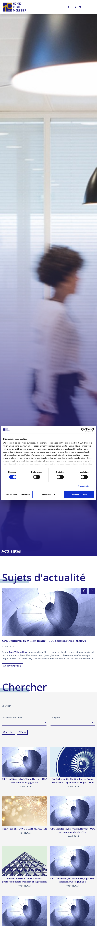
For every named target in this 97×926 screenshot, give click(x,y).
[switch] (36, 477)
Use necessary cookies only (18, 494)
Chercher (6, 706)
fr (80, 7)
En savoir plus (11, 665)
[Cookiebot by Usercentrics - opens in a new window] (83, 430)
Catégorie (55, 717)
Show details (83, 486)
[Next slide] (92, 591)
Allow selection (48, 494)
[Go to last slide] (84, 591)
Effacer (22, 732)
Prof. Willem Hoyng (19, 652)
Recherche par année (12, 717)
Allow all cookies (79, 494)
